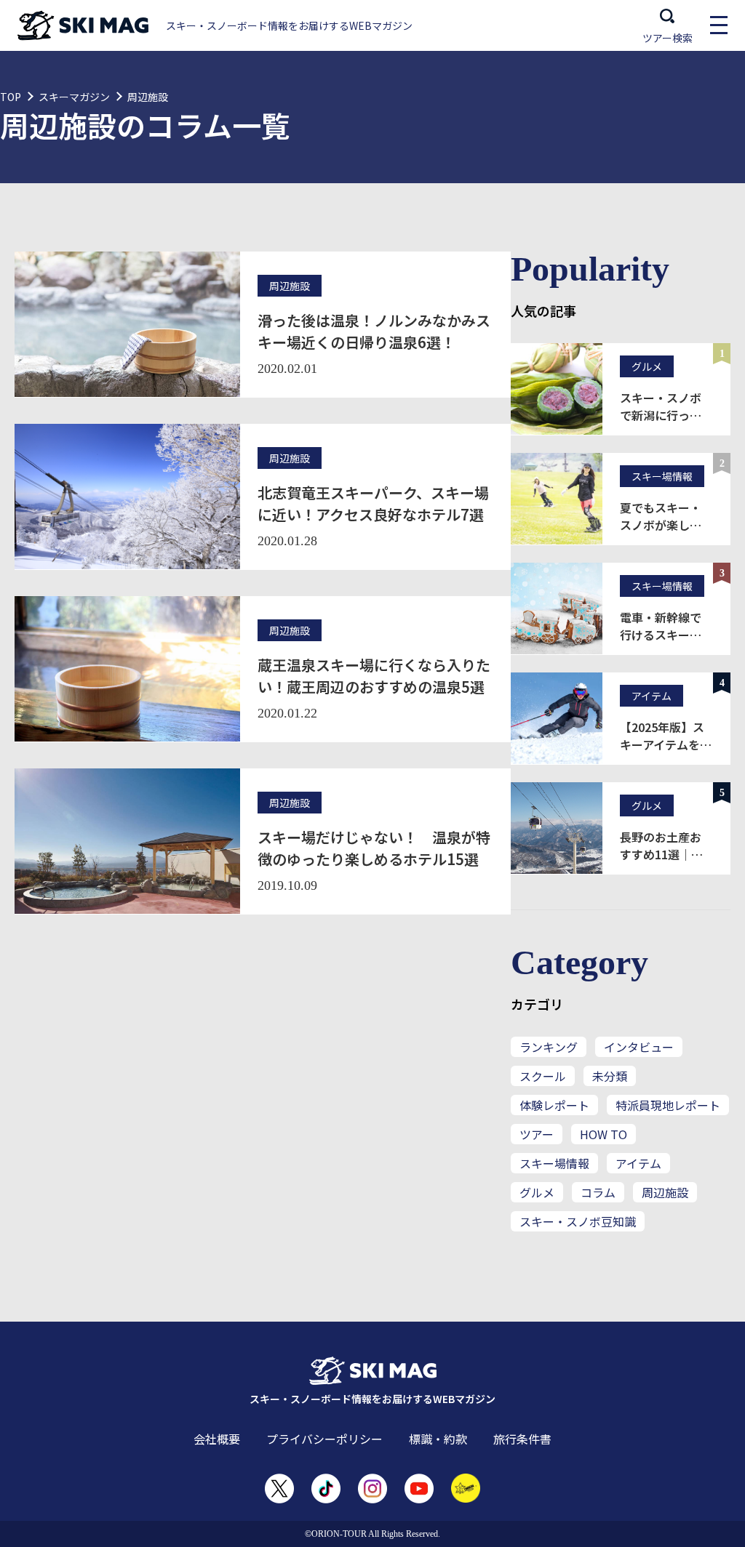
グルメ (536, 1192)
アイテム (638, 1163)
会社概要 (217, 1438)
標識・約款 (438, 1438)
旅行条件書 (522, 1438)
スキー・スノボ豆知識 (577, 1221)
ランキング (548, 1047)
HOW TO (603, 1134)
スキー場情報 (554, 1163)
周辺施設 (665, 1192)
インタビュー (639, 1047)
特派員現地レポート (667, 1105)
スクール (542, 1076)
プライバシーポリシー (324, 1438)
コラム (598, 1192)
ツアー (536, 1134)
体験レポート (554, 1105)
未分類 (609, 1076)
